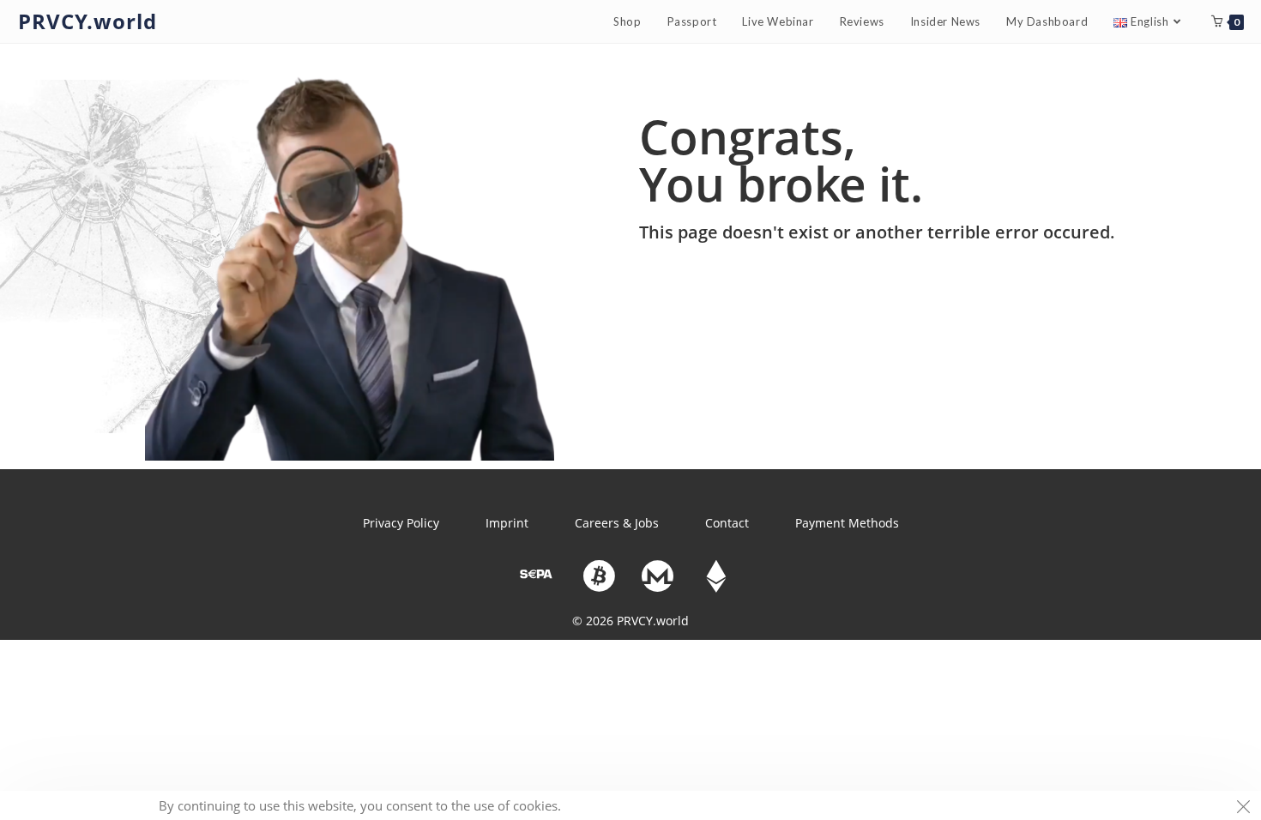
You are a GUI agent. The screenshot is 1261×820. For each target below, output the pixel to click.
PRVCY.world (87, 21)
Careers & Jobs (617, 523)
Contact (727, 523)
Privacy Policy (401, 523)
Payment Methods (847, 523)
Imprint (507, 523)
